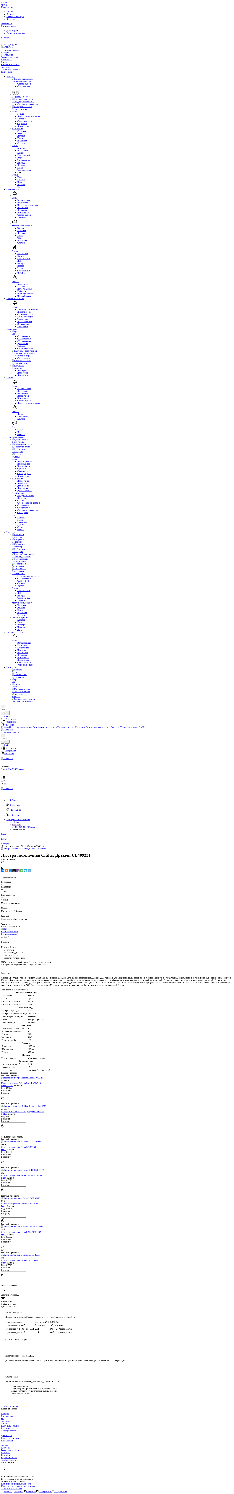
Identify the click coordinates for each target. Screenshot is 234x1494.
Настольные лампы (10, 1426)
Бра (2, 1418)
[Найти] (7, 713)
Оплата (9, 12)
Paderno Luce (7, 1085)
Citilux (4, 1114)
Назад (16, 822)
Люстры (5, 1413)
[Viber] (18, 870)
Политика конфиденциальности (16, 1484)
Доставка (10, 14)
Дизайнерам (12, 31)
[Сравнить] (2, 865)
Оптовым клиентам (15, 33)
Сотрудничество (8, 1431)
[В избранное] (2, 862)
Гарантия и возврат (15, 16)
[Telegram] (29, 870)
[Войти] (2, 775)
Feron (3, 1149)
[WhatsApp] (21, 870)
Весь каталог (7, 1428)
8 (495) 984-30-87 (9, 45)
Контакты (11, 19)
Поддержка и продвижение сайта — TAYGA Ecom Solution (18, 1487)
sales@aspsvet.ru (8, 1460)
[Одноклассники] (6, 870)
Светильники (7, 1416)
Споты (4, 1423)
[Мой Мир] (10, 870)
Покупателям (7, 1440)
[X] (14, 870)
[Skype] (25, 870)
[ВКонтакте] (2, 870)
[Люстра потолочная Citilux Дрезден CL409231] (23, 848)
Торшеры (5, 1421)
